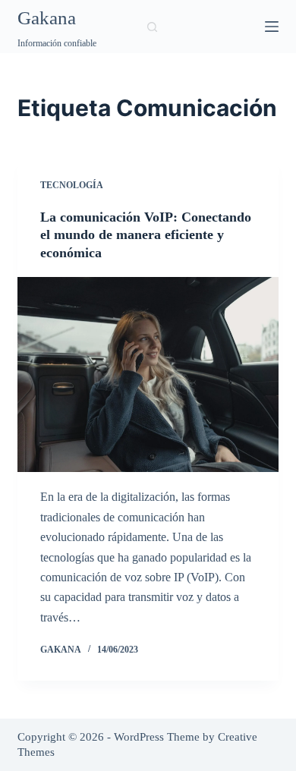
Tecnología (71, 185)
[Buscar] (152, 27)
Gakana (46, 18)
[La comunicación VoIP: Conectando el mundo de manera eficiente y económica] (147, 374)
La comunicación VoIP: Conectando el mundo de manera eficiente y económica (145, 234)
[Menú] (272, 26)
